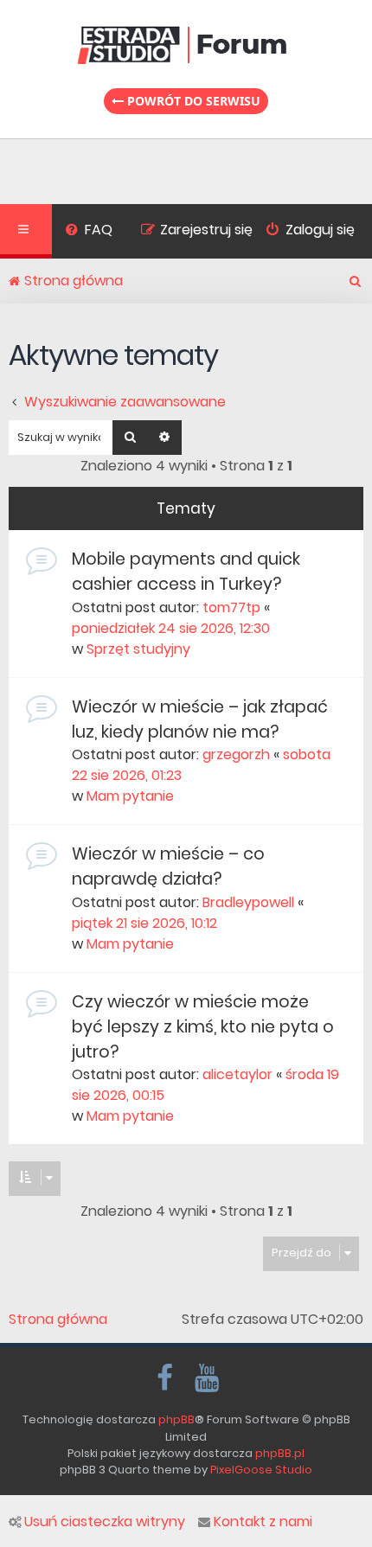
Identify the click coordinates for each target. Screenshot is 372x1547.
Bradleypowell (248, 902)
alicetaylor (237, 1074)
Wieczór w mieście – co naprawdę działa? (168, 866)
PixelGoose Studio (261, 1469)
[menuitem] (88, 231)
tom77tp (231, 607)
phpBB (176, 1419)
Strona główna (58, 1319)
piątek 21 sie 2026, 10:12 (144, 923)
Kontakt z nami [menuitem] (263, 1521)
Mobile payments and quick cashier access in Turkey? (186, 571)
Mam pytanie (130, 796)
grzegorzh (236, 754)
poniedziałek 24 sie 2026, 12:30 (171, 628)
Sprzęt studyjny (138, 649)
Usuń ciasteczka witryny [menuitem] (104, 1521)
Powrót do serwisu (192, 101)
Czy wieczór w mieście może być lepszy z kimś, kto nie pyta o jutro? (203, 1027)
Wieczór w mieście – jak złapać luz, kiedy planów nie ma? (200, 719)
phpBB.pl (280, 1453)
